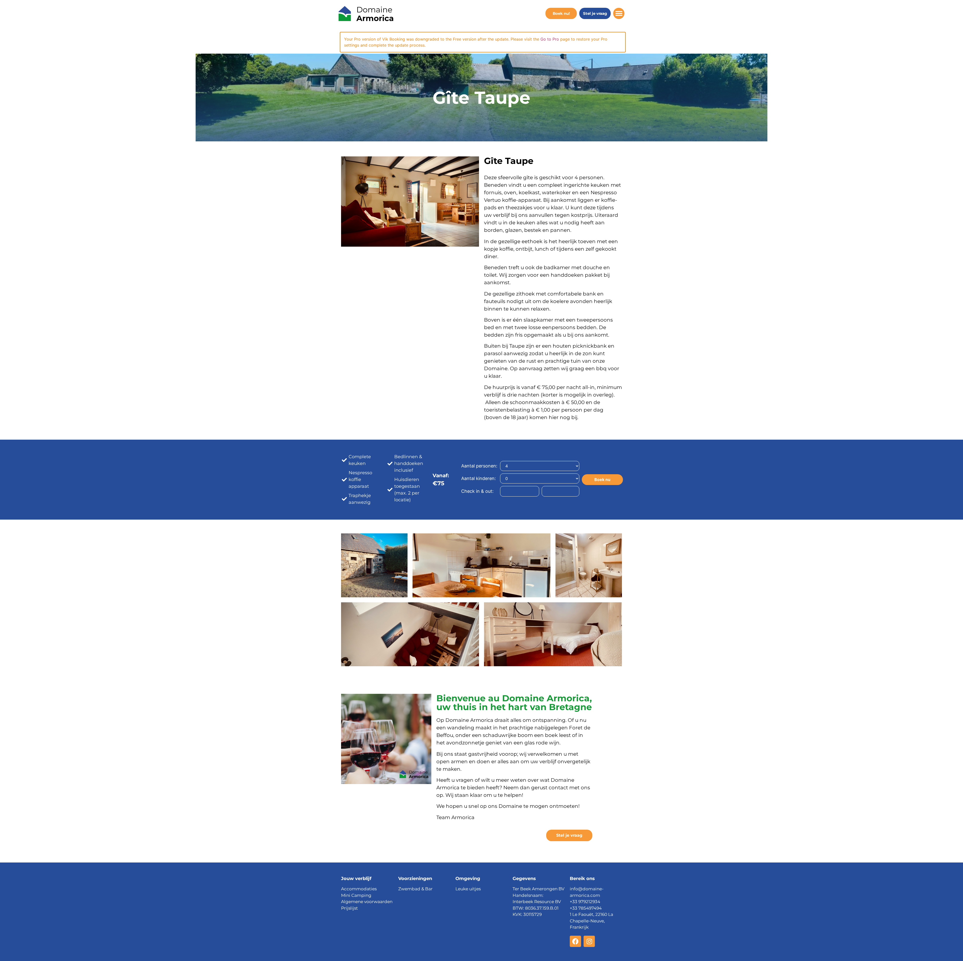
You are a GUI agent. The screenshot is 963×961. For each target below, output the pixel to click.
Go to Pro (549, 39)
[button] (618, 13)
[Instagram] (589, 941)
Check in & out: (477, 491)
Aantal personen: (479, 466)
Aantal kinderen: (478, 478)
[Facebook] (575, 941)
